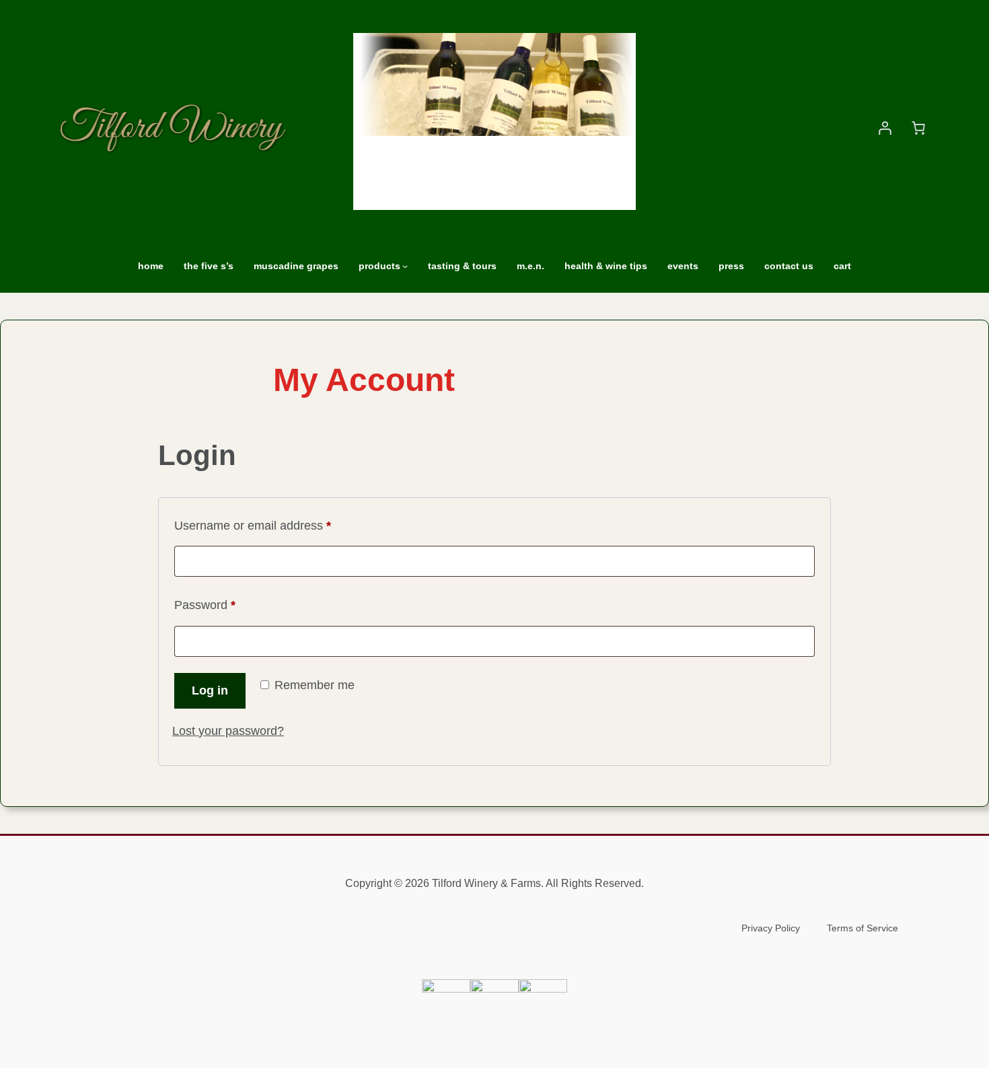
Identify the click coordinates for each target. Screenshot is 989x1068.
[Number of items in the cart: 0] (918, 128)
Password (229, 605)
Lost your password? (228, 731)
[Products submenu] (405, 266)
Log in (210, 690)
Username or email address (276, 525)
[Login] (885, 128)
